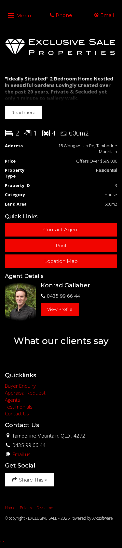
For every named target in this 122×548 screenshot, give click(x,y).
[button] (61, 245)
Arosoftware (102, 518)
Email (106, 15)
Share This (31, 480)
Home (10, 508)
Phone (63, 15)
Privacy (26, 508)
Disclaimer (45, 508)
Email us (21, 454)
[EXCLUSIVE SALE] (61, 47)
